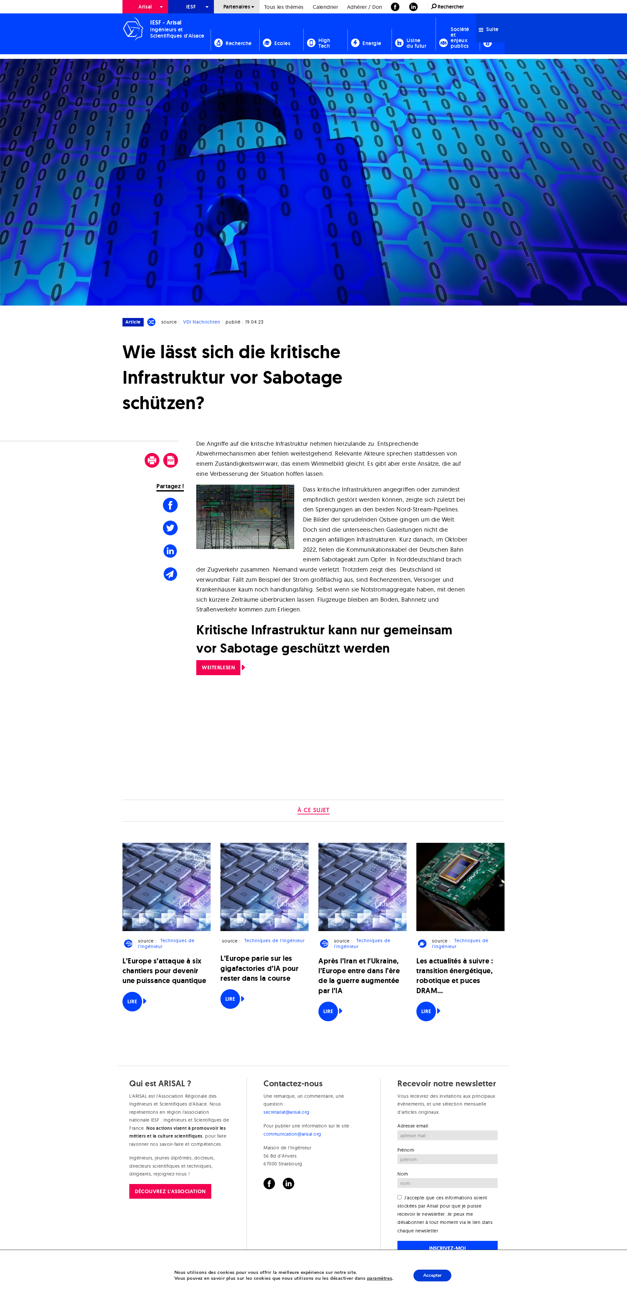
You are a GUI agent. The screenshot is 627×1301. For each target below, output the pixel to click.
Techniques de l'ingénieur (166, 943)
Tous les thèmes (284, 7)
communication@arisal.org (292, 1134)
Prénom (405, 1150)
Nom (402, 1174)
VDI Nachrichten (201, 322)
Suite (492, 29)
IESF (191, 6)
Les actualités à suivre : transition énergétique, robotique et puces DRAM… (454, 975)
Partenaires (236, 6)
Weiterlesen (218, 667)
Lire (132, 1001)
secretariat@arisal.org (287, 1112)
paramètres (379, 1278)
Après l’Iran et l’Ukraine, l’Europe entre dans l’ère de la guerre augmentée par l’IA (359, 975)
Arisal (145, 6)
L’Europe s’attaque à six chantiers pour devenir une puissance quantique (164, 970)
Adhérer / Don (364, 7)
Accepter (432, 1275)
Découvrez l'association (170, 1191)
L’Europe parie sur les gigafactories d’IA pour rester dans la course (259, 968)
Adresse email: (413, 1126)
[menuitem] (145, 6)
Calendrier (325, 7)
